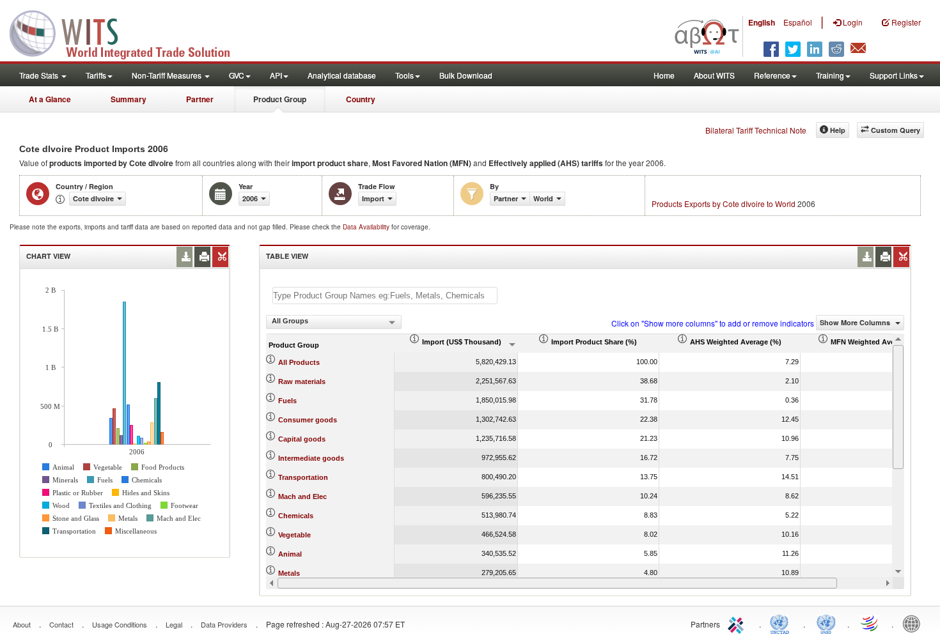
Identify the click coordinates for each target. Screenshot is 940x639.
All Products (299, 362)
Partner (200, 99)
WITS (128, 32)
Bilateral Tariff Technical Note (755, 130)
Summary (128, 99)
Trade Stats (39, 75)
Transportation (303, 477)
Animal (290, 554)
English (761, 22)
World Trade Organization (870, 623)
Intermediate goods (311, 458)
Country (360, 99)
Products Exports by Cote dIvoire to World (723, 203)
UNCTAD (782, 623)
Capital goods (301, 439)
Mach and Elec (302, 496)
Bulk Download (465, 75)
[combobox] (334, 322)
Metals (289, 573)
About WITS (714, 75)
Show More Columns (856, 322)
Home (664, 75)
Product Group (279, 99)
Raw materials (301, 381)
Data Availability (367, 226)
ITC (738, 623)
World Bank (914, 623)
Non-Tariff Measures (167, 75)
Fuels (287, 400)
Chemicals (295, 516)
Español (797, 22)
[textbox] (384, 295)
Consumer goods (307, 420)
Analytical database (342, 75)
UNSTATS (826, 623)
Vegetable (294, 535)
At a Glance (50, 99)
